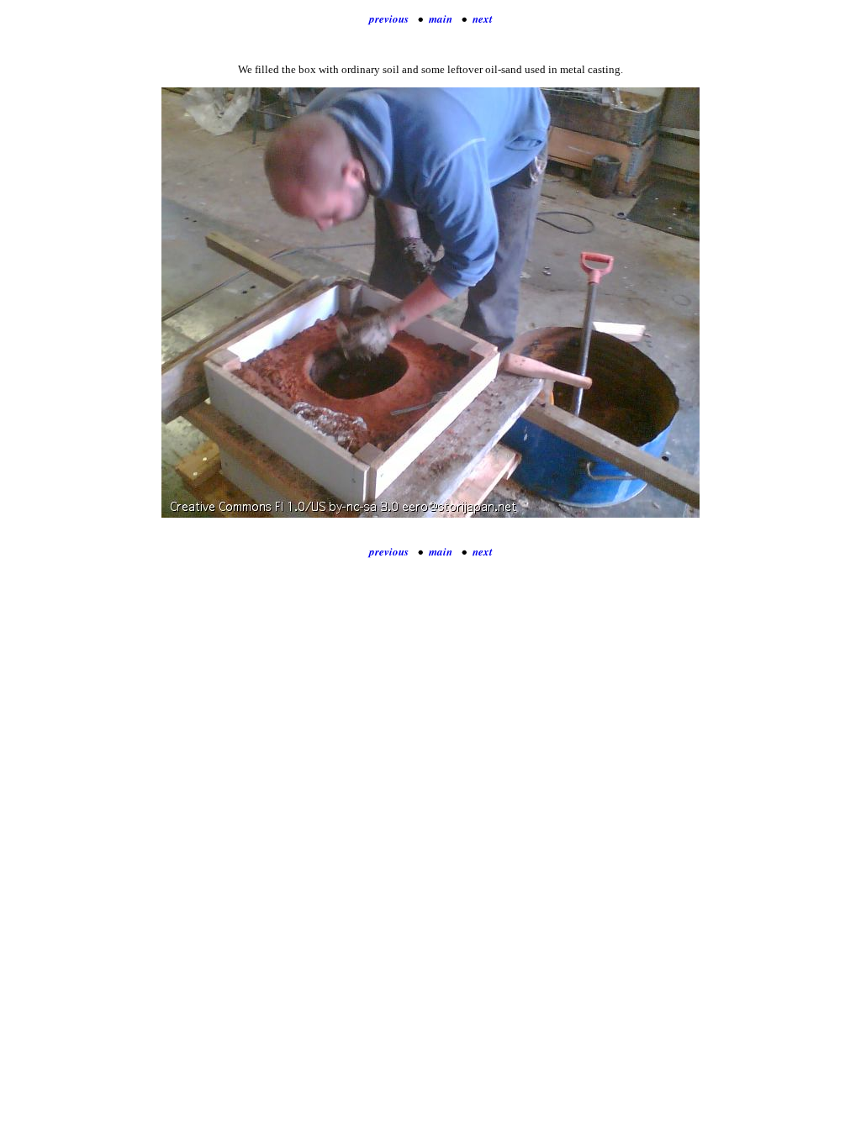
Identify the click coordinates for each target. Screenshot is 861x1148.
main (440, 18)
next (483, 18)
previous (389, 18)
